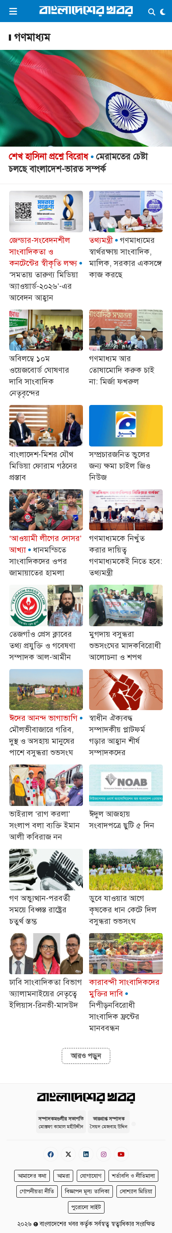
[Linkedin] (86, 1154)
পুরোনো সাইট (86, 1207)
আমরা (63, 1176)
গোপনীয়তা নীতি (37, 1191)
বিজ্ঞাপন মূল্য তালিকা (87, 1191)
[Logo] (86, 11)
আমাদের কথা (32, 1176)
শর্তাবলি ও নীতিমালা (133, 1176)
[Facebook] (50, 1154)
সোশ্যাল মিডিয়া (136, 1191)
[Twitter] (68, 1154)
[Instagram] (103, 1154)
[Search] (151, 12)
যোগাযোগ (90, 1176)
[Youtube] (121, 1154)
